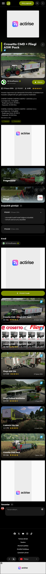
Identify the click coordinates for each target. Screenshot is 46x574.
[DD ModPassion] (3, 82)
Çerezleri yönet (23, 553)
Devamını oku (6, 118)
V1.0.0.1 (11, 212)
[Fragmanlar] (39, 180)
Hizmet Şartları (23, 546)
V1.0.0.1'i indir (24, 293)
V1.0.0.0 (11, 229)
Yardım (23, 542)
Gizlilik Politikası (23, 549)
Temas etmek (23, 539)
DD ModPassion (13, 81)
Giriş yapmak (26, 3)
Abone (39, 82)
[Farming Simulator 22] (5, 50)
